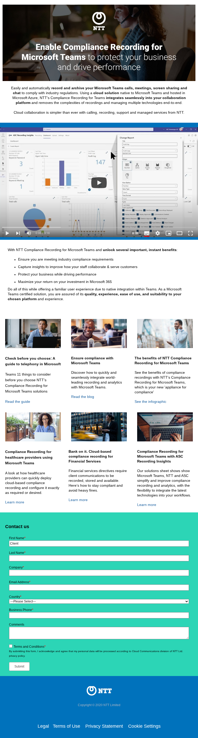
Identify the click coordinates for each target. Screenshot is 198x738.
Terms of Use (66, 726)
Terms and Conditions (30, 646)
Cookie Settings (144, 726)
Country (15, 597)
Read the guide (17, 401)
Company (16, 567)
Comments (16, 624)
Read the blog (82, 397)
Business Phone (21, 610)
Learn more (14, 502)
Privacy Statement (104, 726)
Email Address (19, 582)
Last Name (17, 553)
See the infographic (150, 401)
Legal (43, 726)
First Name (17, 538)
